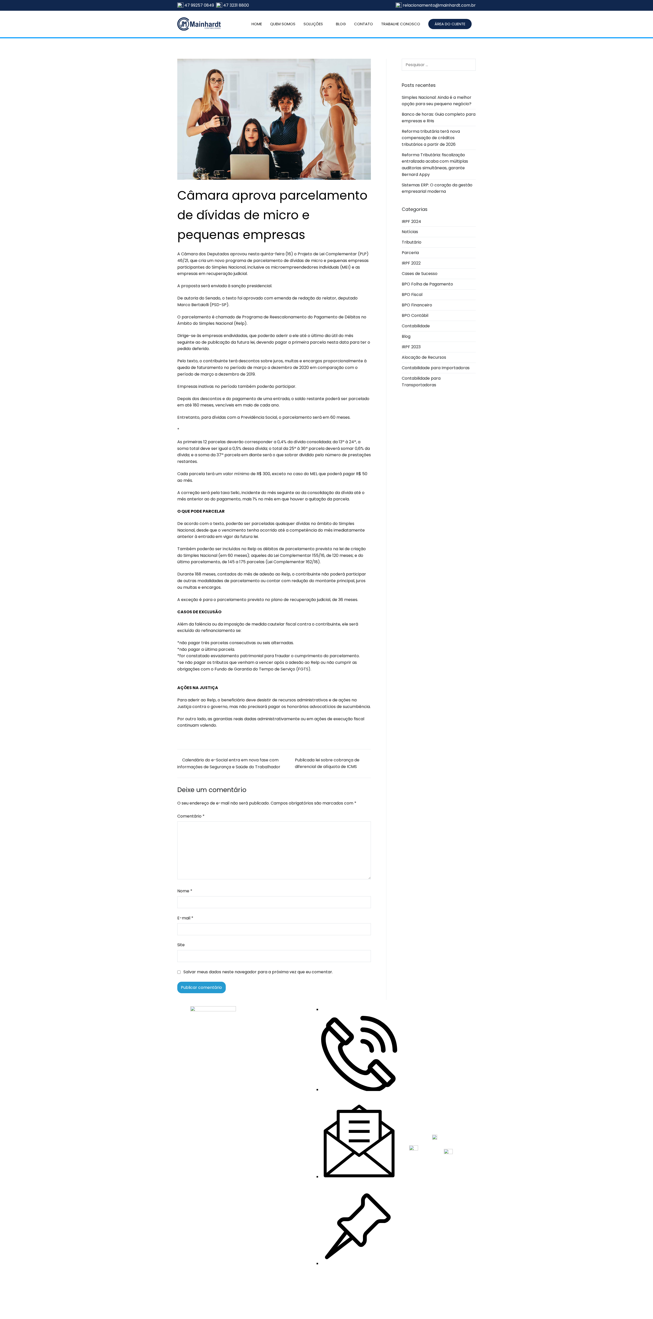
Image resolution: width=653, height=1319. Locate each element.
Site (181, 945)
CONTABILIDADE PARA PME (280, 1168)
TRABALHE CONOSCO (400, 24)
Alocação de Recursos (424, 357)
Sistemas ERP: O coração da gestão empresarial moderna (437, 188)
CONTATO (363, 24)
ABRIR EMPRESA (274, 1116)
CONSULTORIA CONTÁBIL (283, 1182)
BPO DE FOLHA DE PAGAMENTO (276, 1139)
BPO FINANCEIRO (276, 1153)
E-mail (185, 918)
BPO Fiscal (412, 294)
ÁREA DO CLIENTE (450, 24)
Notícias (410, 232)
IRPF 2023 (411, 347)
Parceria (410, 253)
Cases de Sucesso (419, 274)
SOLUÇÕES (313, 24)
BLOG (341, 24)
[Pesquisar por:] (439, 65)
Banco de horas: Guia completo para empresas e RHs (438, 117)
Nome (184, 891)
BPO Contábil (415, 315)
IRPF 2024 (411, 221)
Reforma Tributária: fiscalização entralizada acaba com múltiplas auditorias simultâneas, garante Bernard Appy (435, 164)
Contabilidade (416, 326)
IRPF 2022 (411, 263)
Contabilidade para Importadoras (436, 368)
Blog (406, 336)
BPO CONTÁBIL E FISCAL (282, 1125)
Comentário (191, 816)
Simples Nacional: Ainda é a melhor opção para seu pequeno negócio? (436, 100)
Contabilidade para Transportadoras (421, 381)
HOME (257, 24)
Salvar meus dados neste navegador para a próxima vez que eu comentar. (258, 972)
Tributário (411, 242)
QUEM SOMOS (282, 24)
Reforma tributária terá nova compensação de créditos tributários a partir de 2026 (431, 137)
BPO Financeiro (417, 305)
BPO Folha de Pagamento (427, 284)
